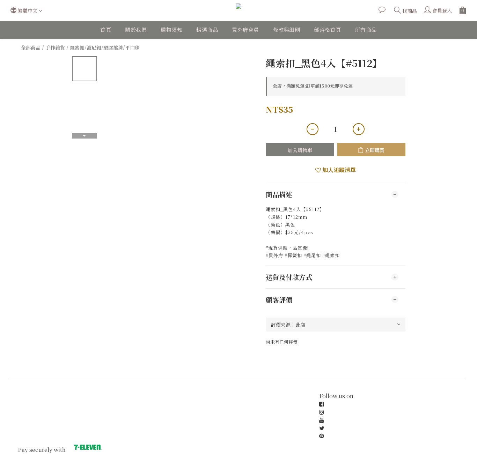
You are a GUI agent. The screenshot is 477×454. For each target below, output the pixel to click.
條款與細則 (286, 29)
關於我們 (136, 29)
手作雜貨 (55, 47)
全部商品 (31, 47)
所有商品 (366, 29)
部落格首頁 (327, 29)
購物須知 (171, 29)
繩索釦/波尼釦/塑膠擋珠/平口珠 (105, 47)
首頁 (105, 29)
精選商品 (207, 29)
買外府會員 (245, 29)
